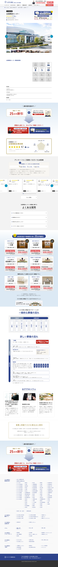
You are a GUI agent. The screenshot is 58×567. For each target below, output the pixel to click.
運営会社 (30, 545)
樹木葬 (18, 535)
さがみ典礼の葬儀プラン (7, 515)
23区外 (23, 510)
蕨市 (48, 502)
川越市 (41, 484)
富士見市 (34, 507)
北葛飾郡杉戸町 (42, 499)
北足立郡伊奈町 (42, 502)
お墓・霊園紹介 (19, 534)
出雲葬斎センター (26, 7)
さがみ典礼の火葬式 (20, 516)
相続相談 (18, 532)
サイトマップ (44, 547)
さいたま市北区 (19, 494)
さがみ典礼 (7, 7)
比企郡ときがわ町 (50, 487)
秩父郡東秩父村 (27, 497)
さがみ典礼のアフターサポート (8, 533)
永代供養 (30, 532)
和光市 (41, 485)
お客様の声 (18, 522)
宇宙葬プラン (44, 514)
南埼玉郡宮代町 (27, 494)
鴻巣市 (41, 494)
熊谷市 (26, 500)
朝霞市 (41, 482)
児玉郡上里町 (27, 495)
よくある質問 (19, 548)
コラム (6, 528)
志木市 (34, 503)
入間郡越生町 (50, 492)
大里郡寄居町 (35, 484)
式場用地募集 (19, 547)
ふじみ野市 (34, 502)
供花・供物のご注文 (45, 539)
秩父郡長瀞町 (35, 487)
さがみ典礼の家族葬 (32, 514)
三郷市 (26, 484)
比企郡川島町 (50, 495)
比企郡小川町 (50, 485)
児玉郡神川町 (35, 489)
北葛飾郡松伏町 (27, 492)
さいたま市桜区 (19, 499)
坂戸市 (34, 495)
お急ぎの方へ (50, 5)
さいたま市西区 (19, 497)
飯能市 (34, 505)
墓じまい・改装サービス (33, 534)
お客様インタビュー (32, 522)
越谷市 (26, 482)
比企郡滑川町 (50, 482)
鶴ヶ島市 (41, 487)
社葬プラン (43, 516)
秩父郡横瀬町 (27, 505)
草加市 (26, 487)
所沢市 (34, 497)
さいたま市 (18, 482)
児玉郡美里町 (35, 485)
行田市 (26, 502)
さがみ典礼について (20, 541)
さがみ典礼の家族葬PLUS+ (33, 516)
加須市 (41, 503)
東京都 (18, 510)
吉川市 (26, 490)
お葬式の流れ (31, 539)
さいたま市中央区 (20, 490)
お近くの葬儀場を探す (20, 479)
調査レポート (19, 528)
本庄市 (26, 507)
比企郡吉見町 (50, 497)
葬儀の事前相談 (31, 541)
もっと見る (29, 197)
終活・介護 (31, 527)
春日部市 (26, 485)
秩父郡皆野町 (35, 492)
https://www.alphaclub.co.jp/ (34, 557)
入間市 (34, 500)
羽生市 (26, 499)
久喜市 (41, 490)
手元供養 (30, 535)
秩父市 (34, 482)
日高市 (49, 494)
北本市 (41, 507)
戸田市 (49, 499)
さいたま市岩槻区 (20, 485)
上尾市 (41, 495)
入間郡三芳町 (35, 499)
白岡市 (41, 505)
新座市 (49, 503)
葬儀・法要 (18, 527)
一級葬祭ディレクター (20, 545)
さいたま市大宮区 (20, 489)
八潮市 (26, 489)
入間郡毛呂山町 (50, 490)
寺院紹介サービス (44, 534)
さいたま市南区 (19, 492)
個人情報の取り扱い (32, 547)
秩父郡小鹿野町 (35, 490)
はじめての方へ (19, 539)
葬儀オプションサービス (46, 518)
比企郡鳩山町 (50, 489)
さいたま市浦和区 (20, 484)
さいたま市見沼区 (20, 487)
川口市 (49, 500)
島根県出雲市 (29, 510)
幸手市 (41, 492)
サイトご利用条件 (44, 545)
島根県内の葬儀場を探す (13, 7)
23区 (20, 510)
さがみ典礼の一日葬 (20, 518)
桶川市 (41, 489)
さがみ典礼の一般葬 (32, 518)
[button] (51, 36)
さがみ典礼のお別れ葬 (20, 514)
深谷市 (26, 503)
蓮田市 (41, 500)
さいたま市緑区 (19, 495)
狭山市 (34, 494)
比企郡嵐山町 (50, 484)
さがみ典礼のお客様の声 (7, 523)
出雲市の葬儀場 (20, 7)
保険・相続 (43, 527)
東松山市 (41, 497)
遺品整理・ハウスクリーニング (47, 532)
